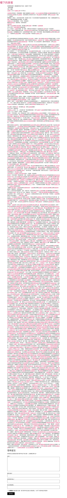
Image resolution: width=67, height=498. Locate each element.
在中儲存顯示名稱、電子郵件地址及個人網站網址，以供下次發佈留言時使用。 (28, 490)
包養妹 (35, 46)
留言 (8, 456)
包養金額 (28, 54)
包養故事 (26, 30)
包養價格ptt (36, 113)
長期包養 (9, 24)
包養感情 (18, 25)
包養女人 (46, 60)
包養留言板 (13, 85)
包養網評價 (18, 27)
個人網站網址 (10, 484)
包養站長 (40, 40)
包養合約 (15, 84)
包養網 (8, 10)
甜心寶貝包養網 (28, 62)
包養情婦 (16, 96)
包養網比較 (28, 60)
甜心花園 (15, 91)
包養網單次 (14, 48)
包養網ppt (38, 33)
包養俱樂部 (19, 44)
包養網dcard (40, 57)
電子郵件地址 (10, 479)
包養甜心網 (17, 10)
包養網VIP (44, 71)
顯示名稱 (9, 473)
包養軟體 (39, 66)
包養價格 (9, 13)
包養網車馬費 (24, 41)
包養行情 (14, 54)
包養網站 (33, 44)
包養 (13, 14)
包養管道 (54, 30)
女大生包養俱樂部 (40, 13)
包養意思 (30, 30)
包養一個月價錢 (20, 116)
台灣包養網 (52, 14)
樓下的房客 (6, 2)
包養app (32, 91)
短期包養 (12, 22)
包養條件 (44, 70)
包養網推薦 (40, 25)
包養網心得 (10, 104)
